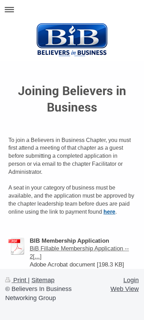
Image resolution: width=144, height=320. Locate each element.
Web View (124, 288)
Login (131, 280)
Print (20, 280)
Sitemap (43, 280)
